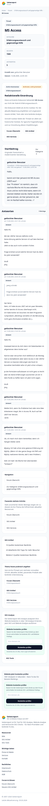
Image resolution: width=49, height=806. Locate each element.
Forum (10, 10)
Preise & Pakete (8, 752)
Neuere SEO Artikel (9, 787)
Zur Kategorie (39, 151)
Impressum (6, 768)
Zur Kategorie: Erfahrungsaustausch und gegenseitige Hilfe (22, 488)
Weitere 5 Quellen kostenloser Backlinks (21, 555)
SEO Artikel (29, 131)
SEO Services (12, 137)
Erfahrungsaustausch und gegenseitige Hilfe (28, 10)
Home (4, 10)
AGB (3, 774)
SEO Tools (10, 658)
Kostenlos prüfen (24, 647)
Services (5, 755)
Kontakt (5, 758)
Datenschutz (6, 771)
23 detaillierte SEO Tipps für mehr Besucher (23, 550)
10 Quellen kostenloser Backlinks (18, 545)
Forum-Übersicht (13, 131)
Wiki (3, 736)
